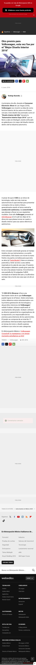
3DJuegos (21, 588)
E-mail (27, 81)
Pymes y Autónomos (24, 630)
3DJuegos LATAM (24, 643)
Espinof (21, 604)
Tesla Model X (15, 260)
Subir (28, 578)
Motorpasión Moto (24, 617)
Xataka (4, 588)
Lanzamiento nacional (26, 548)
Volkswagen (16, 32)
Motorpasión (22, 614)
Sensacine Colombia (24, 648)
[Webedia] (8, 579)
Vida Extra (21, 591)
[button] (14, 96)
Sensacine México (24, 646)
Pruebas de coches (8, 541)
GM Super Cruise (24, 556)
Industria (21, 537)
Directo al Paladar (7, 614)
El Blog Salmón (23, 627)
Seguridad (5, 545)
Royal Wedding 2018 (9, 556)
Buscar (33, 570)
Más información (28, 663)
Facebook (16, 81)
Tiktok (3, 520)
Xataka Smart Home (8, 597)
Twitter (20, 81)
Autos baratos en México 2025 (24, 509)
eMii (20, 552)
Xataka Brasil (6, 646)
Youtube (18, 516)
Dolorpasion (6, 548)
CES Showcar (7, 217)
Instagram (22, 516)
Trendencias (5, 627)
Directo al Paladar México (9, 651)
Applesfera (5, 594)
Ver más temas (8, 562)
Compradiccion (6, 633)
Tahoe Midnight (7, 552)
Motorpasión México (24, 651)
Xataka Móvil (6, 591)
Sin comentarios (9, 81)
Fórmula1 (5, 537)
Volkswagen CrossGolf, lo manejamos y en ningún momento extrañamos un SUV (16, 333)
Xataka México (6, 643)
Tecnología (22, 545)
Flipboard (23, 81)
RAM (24, 32)
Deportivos (7, 32)
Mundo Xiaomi (6, 599)
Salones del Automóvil (26, 541)
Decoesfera (5, 630)
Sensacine (22, 601)
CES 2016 (25, 340)
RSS (26, 516)
